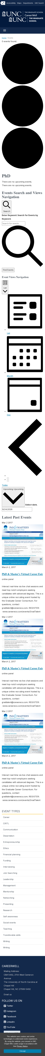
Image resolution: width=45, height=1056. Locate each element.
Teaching (7, 929)
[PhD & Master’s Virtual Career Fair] (22, 545)
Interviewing (9, 867)
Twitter (9, 1006)
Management (9, 885)
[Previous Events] (25, 475)
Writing (6, 941)
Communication (10, 829)
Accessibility (11, 3)
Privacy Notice (22, 1046)
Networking (8, 898)
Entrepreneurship (11, 842)
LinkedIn (10, 1022)
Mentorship (8, 891)
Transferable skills (11, 935)
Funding (7, 860)
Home (4, 38)
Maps (19, 3)
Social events (9, 922)
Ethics (6, 848)
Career (6, 817)
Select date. (31, 504)
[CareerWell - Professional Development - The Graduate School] (22, 13)
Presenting (8, 904)
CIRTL (6, 823)
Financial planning (11, 854)
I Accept (23, 1051)
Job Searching (10, 873)
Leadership (8, 879)
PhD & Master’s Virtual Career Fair (22, 574)
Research (7, 910)
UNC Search (39, 3)
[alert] (22, 182)
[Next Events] (8, 479)
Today (5, 485)
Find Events (8, 270)
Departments (28, 3)
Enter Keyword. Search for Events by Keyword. (20, 217)
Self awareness (10, 916)
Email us (8, 994)
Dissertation (8, 836)
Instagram (11, 1011)
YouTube (10, 1027)
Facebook (11, 1016)
